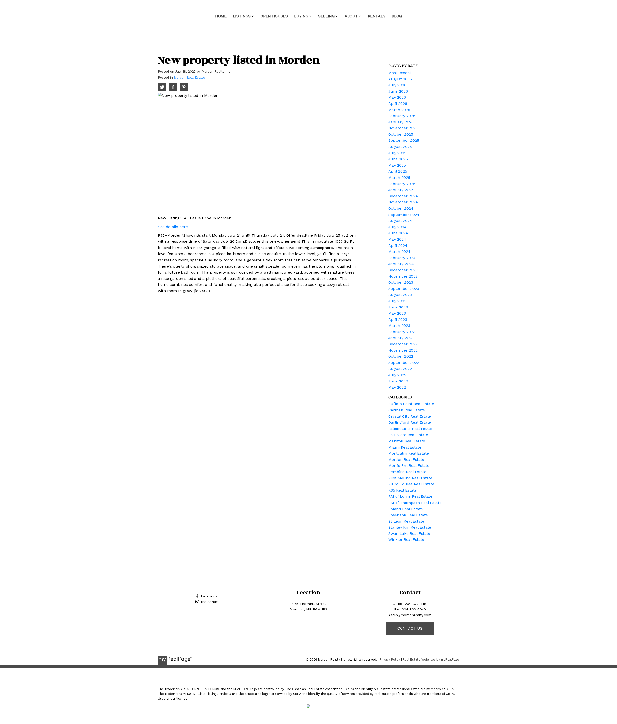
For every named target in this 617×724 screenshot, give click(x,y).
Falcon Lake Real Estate (410, 428)
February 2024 (402, 257)
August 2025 (400, 146)
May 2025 (397, 165)
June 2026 (398, 91)
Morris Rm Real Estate (408, 465)
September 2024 (403, 214)
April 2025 (397, 171)
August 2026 (400, 79)
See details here (173, 226)
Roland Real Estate (405, 509)
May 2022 (397, 387)
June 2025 (398, 159)
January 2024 (401, 263)
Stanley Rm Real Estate (409, 527)
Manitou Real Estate (406, 441)
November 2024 (403, 202)
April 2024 (397, 245)
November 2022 (403, 350)
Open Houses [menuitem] (274, 16)
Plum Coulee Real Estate (411, 484)
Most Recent (399, 72)
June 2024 (398, 233)
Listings (242, 16)
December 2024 (403, 196)
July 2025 (397, 153)
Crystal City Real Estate (409, 416)
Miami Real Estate (404, 447)
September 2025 (403, 140)
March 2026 (399, 109)
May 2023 (397, 313)
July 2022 (397, 375)
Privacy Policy (390, 659)
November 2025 (403, 128)
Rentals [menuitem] (376, 16)
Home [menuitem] (221, 16)
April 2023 (397, 319)
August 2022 (400, 368)
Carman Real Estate (406, 410)
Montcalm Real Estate (408, 453)
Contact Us (410, 628)
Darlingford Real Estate (409, 422)
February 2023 (401, 331)
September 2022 (403, 362)
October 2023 (400, 282)
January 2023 (401, 337)
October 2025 (400, 134)
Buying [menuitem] (301, 16)
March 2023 (399, 325)
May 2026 (397, 97)
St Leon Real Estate (406, 521)
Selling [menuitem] (326, 16)
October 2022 (400, 356)
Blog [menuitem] (397, 16)
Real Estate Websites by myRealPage (431, 659)
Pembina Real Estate (407, 471)
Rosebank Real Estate (408, 515)
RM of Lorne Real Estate (410, 496)
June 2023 (398, 307)
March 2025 (399, 177)
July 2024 (397, 227)
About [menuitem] (351, 16)
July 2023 (397, 301)
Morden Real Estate (189, 77)
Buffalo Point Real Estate (411, 404)
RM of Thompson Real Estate (415, 502)
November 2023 (403, 276)
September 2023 (403, 288)
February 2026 (401, 116)
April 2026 (397, 103)
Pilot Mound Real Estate (410, 478)
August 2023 (400, 294)
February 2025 (401, 183)
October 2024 (400, 208)
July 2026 (397, 85)
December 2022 (403, 344)
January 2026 (401, 122)
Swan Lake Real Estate (409, 533)
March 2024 (399, 251)
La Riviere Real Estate (408, 434)
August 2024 (400, 220)
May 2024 (397, 239)
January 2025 (401, 190)
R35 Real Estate (402, 490)
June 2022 (398, 381)
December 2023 (403, 270)
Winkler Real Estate (406, 539)
